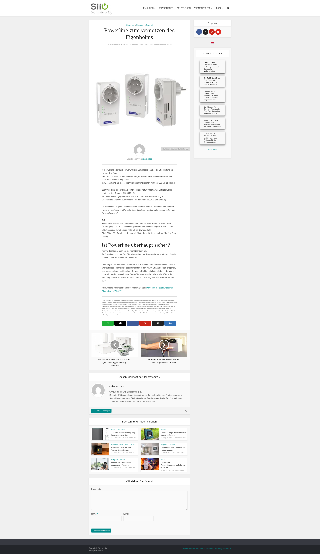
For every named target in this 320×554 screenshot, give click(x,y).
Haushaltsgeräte (117, 445)
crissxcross (147, 44)
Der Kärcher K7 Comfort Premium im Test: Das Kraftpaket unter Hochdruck (212, 110)
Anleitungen (184, 8)
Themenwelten (202, 8)
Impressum (227, 549)
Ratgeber (164, 445)
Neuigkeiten (148, 8)
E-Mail (126, 514)
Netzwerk (140, 25)
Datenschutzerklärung (214, 549)
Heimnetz (130, 25)
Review (163, 430)
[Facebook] (199, 32)
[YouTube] (218, 32)
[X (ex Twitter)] (205, 32)
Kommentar (96, 489)
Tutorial (149, 25)
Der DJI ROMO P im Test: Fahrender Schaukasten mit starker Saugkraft (212, 81)
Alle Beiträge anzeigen (101, 411)
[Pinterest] (212, 32)
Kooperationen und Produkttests (193, 549)
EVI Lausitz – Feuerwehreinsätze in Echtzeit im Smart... (173, 465)
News (113, 430)
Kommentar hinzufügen (163, 44)
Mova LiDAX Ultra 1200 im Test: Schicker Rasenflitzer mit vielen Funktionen (212, 123)
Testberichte (166, 8)
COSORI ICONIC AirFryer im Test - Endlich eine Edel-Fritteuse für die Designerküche (211, 138)
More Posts (212, 149)
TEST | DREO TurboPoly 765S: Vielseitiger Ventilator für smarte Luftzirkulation (212, 67)
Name (94, 514)
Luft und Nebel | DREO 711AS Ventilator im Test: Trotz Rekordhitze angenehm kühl (211, 95)
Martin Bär (132, 438)
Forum (219, 8)
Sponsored (120, 430)
